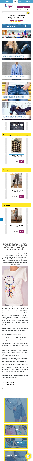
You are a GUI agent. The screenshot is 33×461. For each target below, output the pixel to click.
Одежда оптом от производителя (10, 388)
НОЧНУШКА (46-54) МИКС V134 (16, 226)
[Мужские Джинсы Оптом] (16, 111)
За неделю (11, 134)
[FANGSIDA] (17, 126)
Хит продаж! (6, 170)
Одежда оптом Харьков (8, 386)
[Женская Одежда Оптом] (16, 50)
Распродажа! (6, 205)
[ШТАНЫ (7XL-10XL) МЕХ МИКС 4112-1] (16, 181)
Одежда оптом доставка (8, 382)
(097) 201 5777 (12, 15)
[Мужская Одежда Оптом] (16, 71)
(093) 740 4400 (12, 17)
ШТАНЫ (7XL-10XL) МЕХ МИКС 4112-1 (16, 191)
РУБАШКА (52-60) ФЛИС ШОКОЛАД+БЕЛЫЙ (16, 156)
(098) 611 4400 (21, 15)
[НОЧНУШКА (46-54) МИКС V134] (16, 216)
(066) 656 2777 (21, 17)
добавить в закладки (24, 9)
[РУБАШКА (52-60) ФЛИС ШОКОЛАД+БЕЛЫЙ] (16, 146)
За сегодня (25, 134)
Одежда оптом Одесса (8, 384)
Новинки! (5, 135)
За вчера (18, 134)
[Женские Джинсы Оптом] (16, 91)
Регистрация (27, 1)
